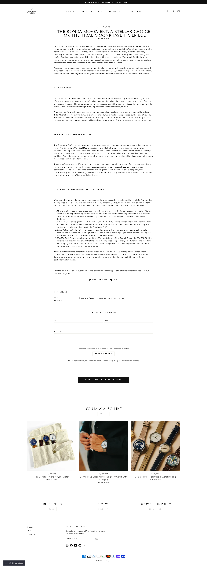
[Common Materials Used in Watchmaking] (155, 446)
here (68, 273)
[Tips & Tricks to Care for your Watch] (51, 446)
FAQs (51, 509)
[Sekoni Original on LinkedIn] (84, 545)
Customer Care (132, 11)
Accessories (98, 11)
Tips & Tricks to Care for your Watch (51, 476)
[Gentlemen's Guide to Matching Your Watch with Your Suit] (103, 446)
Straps (83, 11)
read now (103, 509)
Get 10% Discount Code (14, 563)
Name (57, 320)
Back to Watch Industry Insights (105, 380)
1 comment (99, 27)
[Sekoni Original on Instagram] (67, 545)
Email (107, 320)
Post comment (103, 354)
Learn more (155, 509)
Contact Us (31, 534)
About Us (114, 11)
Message (59, 331)
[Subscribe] (96, 538)
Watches (71, 11)
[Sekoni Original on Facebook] (71, 545)
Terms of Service (128, 361)
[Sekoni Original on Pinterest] (79, 545)
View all (103, 414)
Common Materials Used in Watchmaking (155, 476)
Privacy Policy (112, 361)
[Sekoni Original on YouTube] (75, 545)
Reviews (30, 527)
